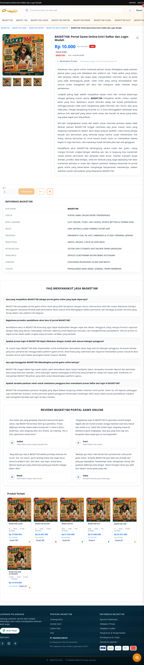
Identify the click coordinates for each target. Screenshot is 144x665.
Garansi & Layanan (108, 642)
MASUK (141, 2)
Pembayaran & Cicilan (110, 637)
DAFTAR (132, 2)
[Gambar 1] (6, 81)
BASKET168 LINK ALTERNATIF (57, 28)
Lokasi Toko (55, 628)
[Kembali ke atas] (138, 651)
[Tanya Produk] (50, 191)
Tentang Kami (56, 619)
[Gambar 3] (27, 81)
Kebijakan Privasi (107, 624)
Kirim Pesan (11, 630)
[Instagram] (8, 643)
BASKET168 (7, 20)
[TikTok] (15, 643)
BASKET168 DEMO (81, 20)
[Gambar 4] (37, 81)
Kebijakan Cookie (107, 628)
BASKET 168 (21, 20)
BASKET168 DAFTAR (61, 20)
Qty (4, 188)
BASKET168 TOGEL (102, 20)
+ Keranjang (26, 191)
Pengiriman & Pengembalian (113, 633)
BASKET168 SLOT (123, 20)
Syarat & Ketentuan (109, 619)
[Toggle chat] (137, 657)
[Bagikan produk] (137, 38)
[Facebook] (2, 643)
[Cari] (26, 10)
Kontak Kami (55, 624)
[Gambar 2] (17, 81)
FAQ (52, 633)
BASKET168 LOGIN (39, 20)
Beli (40, 191)
